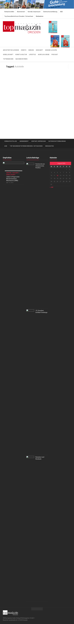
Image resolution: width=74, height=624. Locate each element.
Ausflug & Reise (43, 54)
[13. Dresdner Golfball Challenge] (30, 381)
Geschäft (39, 50)
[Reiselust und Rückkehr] (30, 528)
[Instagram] (70, 612)
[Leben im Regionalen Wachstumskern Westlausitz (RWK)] (13, 168)
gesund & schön (51, 50)
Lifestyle (32, 54)
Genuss (31, 50)
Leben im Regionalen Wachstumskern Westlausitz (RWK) (12, 178)
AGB (61, 11)
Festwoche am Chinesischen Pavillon (40, 166)
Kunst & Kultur (21, 54)
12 (57, 175)
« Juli (51, 187)
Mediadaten (39, 16)
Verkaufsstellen (9, 11)
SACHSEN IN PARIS (21, 59)
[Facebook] (67, 612)
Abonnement (21, 11)
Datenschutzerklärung (50, 11)
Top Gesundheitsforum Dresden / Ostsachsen (18, 16)
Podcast (54, 54)
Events (23, 50)
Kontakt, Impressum (34, 11)
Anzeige (8, 173)
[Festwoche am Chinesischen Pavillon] (30, 235)
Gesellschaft (8, 54)
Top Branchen (8, 59)
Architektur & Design (11, 50)
